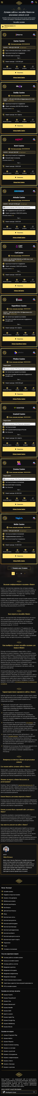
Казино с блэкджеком (10, 1054)
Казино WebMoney (9, 1023)
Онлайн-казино (8, 891)
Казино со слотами (9, 1048)
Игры (5, 914)
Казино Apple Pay (9, 1017)
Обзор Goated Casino (19, 454)
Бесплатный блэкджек (11, 923)
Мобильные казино (9, 901)
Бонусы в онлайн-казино (11, 961)
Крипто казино (8, 1014)
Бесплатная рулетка (10, 920)
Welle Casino (19, 524)
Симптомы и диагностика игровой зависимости (18, 983)
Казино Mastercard (9, 1004)
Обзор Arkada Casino (19, 237)
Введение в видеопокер (11, 973)
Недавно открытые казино (12, 895)
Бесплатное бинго (9, 933)
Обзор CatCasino (19, 291)
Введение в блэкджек (10, 970)
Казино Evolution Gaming (11, 1045)
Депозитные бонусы (10, 911)
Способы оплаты (8, 108)
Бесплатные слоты (9, 917)
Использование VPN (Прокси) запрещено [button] (17, 207)
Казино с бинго (8, 1061)
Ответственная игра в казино (12, 980)
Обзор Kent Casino (19, 182)
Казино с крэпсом (9, 1067)
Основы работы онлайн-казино (13, 957)
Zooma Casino (19, 469)
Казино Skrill (7, 1011)
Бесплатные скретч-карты (12, 939)
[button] (19, 1092)
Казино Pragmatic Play (10, 1035)
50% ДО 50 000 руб (14, 204)
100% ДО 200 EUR (14, 47)
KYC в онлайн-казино (10, 986)
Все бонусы (7, 907)
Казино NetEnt (8, 1038)
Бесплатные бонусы (10, 904)
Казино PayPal (8, 995)
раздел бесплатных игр (26, 785)
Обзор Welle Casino (19, 561)
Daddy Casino (19, 93)
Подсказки (7, 943)
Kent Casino (19, 146)
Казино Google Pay (9, 1020)
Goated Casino (19, 414)
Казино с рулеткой (9, 1051)
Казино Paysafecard (10, 998)
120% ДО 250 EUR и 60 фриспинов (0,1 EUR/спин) (19, 99)
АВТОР (5, 854)
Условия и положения (10, 949)
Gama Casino (19, 41)
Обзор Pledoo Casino (19, 399)
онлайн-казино (13, 736)
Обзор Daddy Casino (19, 130)
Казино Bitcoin (8, 1027)
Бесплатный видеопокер (11, 930)
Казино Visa (7, 1001)
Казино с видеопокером (11, 1057)
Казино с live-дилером (10, 898)
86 (21, 573)
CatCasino (19, 253)
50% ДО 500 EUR (14, 152)
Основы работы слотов (11, 964)
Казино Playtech (8, 1041)
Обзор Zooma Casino (19, 509)
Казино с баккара (9, 1064)
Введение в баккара (10, 977)
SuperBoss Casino (19, 306)
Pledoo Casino (19, 359)
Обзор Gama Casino (19, 77)
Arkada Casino (19, 197)
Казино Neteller (8, 1007)
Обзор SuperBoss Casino (19, 344)
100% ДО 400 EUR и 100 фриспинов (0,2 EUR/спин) (17, 313)
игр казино (29, 722)
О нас (5, 946)
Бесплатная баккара (10, 927)
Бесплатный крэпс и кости (12, 936)
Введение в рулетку (9, 967)
